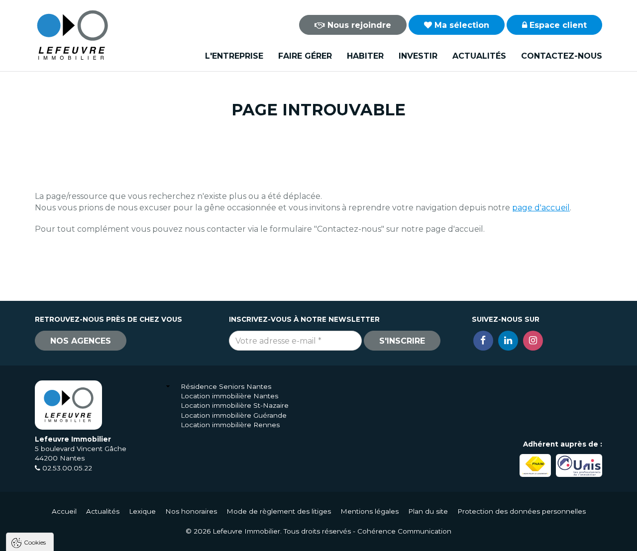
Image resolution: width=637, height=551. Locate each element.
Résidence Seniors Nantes (226, 386)
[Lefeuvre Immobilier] (72, 34)
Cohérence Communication (404, 531)
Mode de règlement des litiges (278, 511)
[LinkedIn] (508, 341)
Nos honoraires (191, 511)
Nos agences (80, 341)
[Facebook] (483, 341)
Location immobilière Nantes (229, 396)
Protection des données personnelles (521, 511)
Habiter (365, 56)
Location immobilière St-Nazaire (235, 405)
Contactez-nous (561, 56)
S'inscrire (402, 341)
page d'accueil (541, 207)
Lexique (142, 511)
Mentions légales (369, 511)
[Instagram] (533, 341)
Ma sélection (460, 25)
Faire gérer (305, 56)
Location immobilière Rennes (230, 425)
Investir (418, 56)
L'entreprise (234, 56)
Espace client (557, 25)
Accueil (64, 511)
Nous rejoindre (358, 25)
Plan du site (428, 511)
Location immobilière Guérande (234, 415)
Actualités (479, 56)
